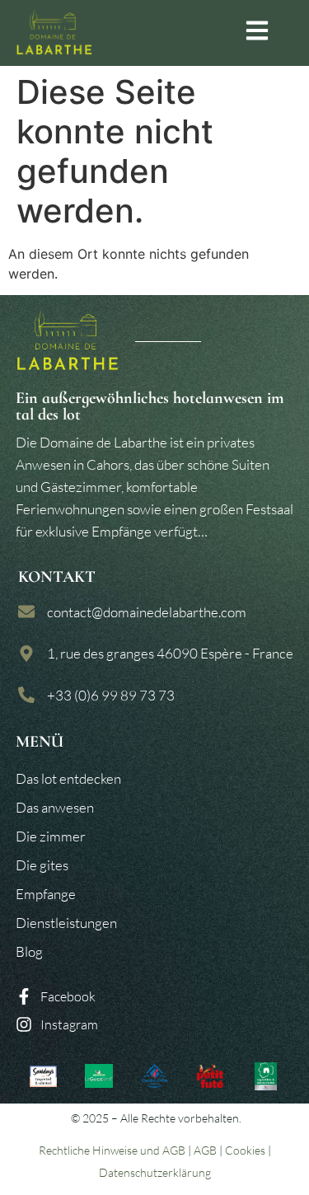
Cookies (245, 1150)
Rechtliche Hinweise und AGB (112, 1150)
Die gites (42, 865)
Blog (29, 951)
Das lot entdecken (68, 778)
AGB (205, 1150)
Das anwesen (55, 807)
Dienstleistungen (66, 922)
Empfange (46, 893)
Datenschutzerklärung (155, 1172)
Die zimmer (51, 836)
